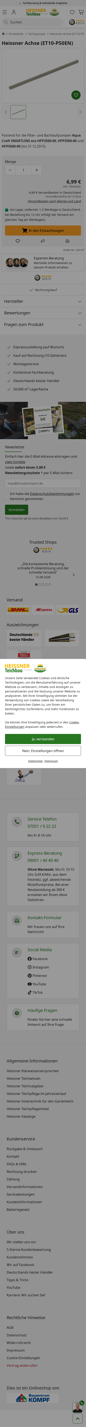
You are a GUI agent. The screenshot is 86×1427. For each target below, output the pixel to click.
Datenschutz (35, 761)
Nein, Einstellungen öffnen (43, 750)
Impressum (51, 761)
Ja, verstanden (43, 739)
